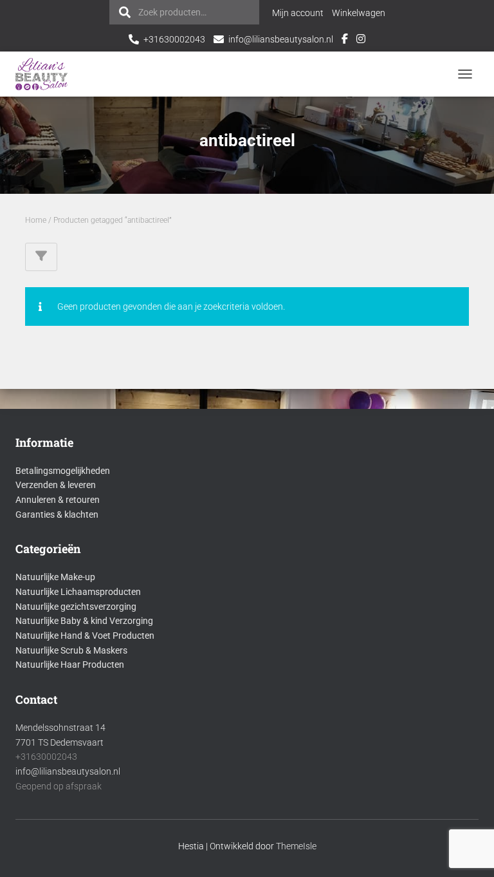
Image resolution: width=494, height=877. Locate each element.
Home (35, 220)
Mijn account (298, 13)
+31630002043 (174, 39)
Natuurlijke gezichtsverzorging (75, 606)
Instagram (360, 40)
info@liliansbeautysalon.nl (280, 39)
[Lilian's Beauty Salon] (46, 74)
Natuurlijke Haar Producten (69, 664)
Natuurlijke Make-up (55, 577)
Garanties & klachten (56, 514)
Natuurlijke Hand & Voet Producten (84, 635)
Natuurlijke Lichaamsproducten (78, 592)
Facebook (345, 40)
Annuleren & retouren (57, 500)
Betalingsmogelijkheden (62, 471)
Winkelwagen (358, 13)
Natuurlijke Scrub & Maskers (71, 650)
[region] (326, 783)
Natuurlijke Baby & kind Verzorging (84, 621)
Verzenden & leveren (55, 485)
